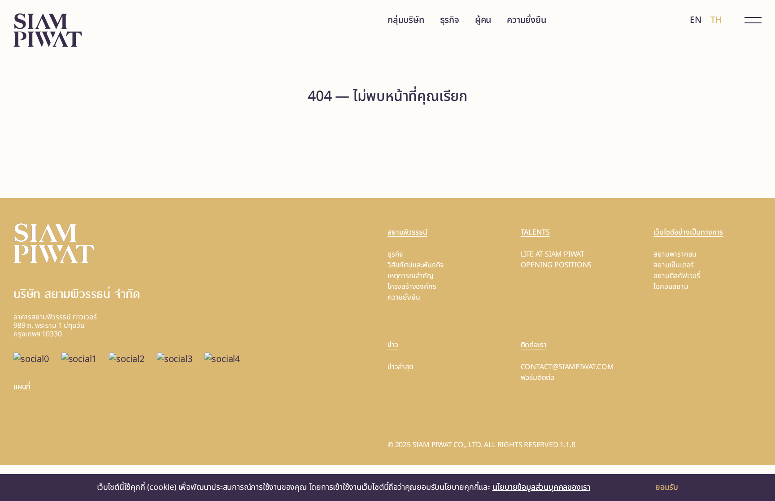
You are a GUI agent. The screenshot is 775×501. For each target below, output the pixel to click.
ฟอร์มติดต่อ (537, 377)
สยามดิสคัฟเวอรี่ (676, 275)
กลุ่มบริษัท (406, 20)
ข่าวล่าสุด (401, 367)
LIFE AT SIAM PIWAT (552, 254)
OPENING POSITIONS (556, 265)
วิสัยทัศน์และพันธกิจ (416, 265)
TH (716, 20)
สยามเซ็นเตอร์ (673, 265)
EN (696, 20)
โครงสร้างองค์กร (412, 286)
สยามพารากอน (675, 254)
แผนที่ (21, 386)
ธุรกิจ (449, 20)
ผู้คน (483, 20)
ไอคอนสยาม (670, 286)
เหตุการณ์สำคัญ (411, 275)
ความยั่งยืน (526, 20)
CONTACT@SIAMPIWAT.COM (567, 367)
